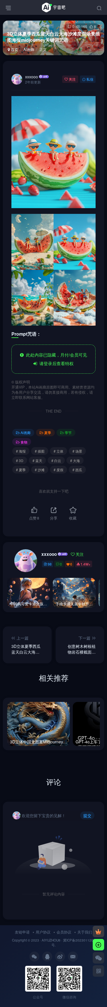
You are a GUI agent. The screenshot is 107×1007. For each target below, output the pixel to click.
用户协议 (43, 932)
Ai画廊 (28, 49)
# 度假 (58, 469)
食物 (24, 441)
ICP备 (70, 940)
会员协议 (63, 932)
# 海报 (21, 451)
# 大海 (75, 460)
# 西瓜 (77, 469)
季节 (68, 432)
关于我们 (84, 932)
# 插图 (40, 451)
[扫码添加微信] (98, 958)
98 (50, 564)
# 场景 (77, 451)
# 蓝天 (37, 460)
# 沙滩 (40, 469)
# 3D (19, 460)
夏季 (47, 432)
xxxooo (31, 76)
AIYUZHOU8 (51, 940)
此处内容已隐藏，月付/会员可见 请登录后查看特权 (55, 359)
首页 (14, 49)
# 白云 (56, 460)
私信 (89, 79)
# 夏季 (21, 469)
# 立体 (58, 451)
